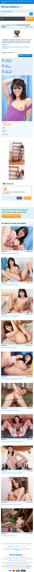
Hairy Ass (4, 48)
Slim (20, 47)
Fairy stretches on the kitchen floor (10, 316)
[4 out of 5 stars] (19, 52)
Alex (8, 44)
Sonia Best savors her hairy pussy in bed (12, 441)
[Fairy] (17, 98)
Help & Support (10, 543)
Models (8, 25)
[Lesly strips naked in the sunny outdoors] (17, 458)
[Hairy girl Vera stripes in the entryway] (17, 489)
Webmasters (11, 546)
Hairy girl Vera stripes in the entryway (11, 504)
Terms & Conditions (19, 543)
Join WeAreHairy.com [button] (11, 216)
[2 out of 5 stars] (16, 52)
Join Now (27, 198)
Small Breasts (25, 47)
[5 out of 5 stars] (21, 52)
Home (3, 25)
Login (19, 198)
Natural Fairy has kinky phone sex (10, 253)
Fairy (14, 25)
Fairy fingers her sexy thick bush (9, 284)
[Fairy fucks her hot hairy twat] (17, 332)
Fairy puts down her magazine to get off (12, 379)
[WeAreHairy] (17, 554)
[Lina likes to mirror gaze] (17, 520)
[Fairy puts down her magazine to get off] (17, 364)
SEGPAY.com (29, 566)
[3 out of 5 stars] (18, 52)
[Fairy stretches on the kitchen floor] (17, 301)
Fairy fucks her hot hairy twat (9, 347)
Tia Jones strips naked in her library (10, 410)
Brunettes (16, 47)
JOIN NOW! (29, 19)
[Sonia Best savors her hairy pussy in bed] (17, 426)
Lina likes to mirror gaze (7, 535)
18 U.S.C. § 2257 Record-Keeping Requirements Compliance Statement (17, 549)
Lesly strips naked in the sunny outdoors (12, 473)
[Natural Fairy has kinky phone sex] (17, 238)
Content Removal (25, 568)
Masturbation (9, 47)
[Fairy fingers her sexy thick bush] (17, 269)
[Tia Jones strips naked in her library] (17, 395)
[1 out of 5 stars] (14, 52)
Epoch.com (11, 565)
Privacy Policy (28, 543)
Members (17, 546)
